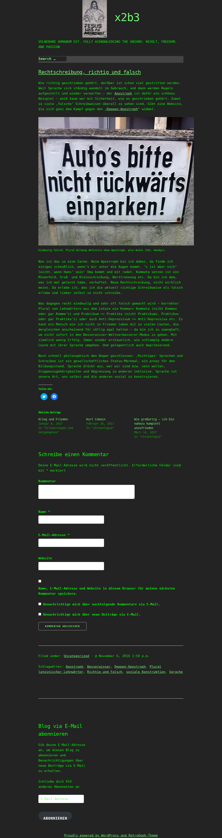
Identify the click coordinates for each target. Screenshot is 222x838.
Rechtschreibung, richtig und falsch (89, 72)
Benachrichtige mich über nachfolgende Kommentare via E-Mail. (101, 604)
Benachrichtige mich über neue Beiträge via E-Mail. (92, 614)
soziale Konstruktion (145, 672)
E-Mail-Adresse (54, 535)
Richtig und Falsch (104, 672)
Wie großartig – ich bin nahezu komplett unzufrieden (154, 423)
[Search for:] (52, 59)
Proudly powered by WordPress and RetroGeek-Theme (111, 835)
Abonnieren (55, 818)
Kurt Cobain (95, 419)
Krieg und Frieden (53, 419)
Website (45, 558)
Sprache (176, 672)
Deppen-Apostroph (122, 109)
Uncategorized (76, 656)
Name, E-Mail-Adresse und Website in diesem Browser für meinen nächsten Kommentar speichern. (106, 591)
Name (44, 512)
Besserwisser (99, 667)
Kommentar (47, 481)
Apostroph (123, 93)
